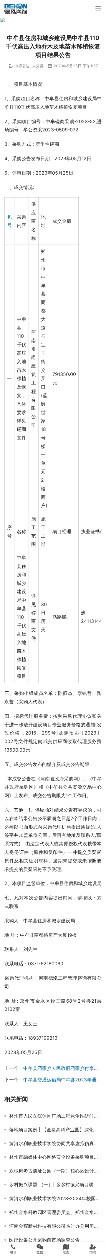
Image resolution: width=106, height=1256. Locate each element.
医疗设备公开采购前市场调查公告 (44, 1239)
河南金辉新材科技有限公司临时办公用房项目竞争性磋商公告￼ (55, 1226)
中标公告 (22, 65)
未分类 (38, 65)
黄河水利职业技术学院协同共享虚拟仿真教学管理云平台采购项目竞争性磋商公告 (55, 1143)
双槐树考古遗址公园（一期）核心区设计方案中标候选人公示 (55, 1170)
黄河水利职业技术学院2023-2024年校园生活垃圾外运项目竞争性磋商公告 (55, 1198)
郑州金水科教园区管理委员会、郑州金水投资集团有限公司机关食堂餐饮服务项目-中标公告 (55, 1212)
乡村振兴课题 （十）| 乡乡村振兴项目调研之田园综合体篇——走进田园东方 (55, 1184)
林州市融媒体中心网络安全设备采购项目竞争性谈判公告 (55, 1157)
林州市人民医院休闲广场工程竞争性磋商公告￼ (55, 1115)
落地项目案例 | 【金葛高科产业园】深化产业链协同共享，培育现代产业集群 (55, 1129)
